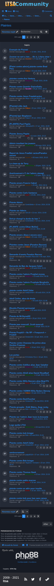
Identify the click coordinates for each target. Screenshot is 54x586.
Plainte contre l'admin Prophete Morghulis (29, 282)
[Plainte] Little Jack (18, 106)
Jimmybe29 (29, 126)
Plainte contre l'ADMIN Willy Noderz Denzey (29, 391)
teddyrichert (29, 292)
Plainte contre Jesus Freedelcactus (25, 96)
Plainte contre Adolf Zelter (21, 443)
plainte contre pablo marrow (22, 480)
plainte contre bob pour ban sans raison (28, 498)
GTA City (13, 569)
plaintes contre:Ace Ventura (22, 78)
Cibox (27, 71)
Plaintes (6, 25)
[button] (38, 37)
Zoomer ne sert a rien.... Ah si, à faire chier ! (30, 57)
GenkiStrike (29, 204)
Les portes (14, 355)
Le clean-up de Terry (18, 163)
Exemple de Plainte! (18, 50)
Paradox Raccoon (32, 256)
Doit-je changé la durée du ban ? (24, 219)
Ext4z (27, 268)
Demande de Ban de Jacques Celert (25, 266)
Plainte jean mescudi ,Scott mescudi (26, 324)
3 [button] (31, 37)
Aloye (27, 98)
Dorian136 (29, 337)
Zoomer (28, 59)
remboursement (16, 452)
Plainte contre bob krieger (21, 433)
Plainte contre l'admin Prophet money (27, 274)
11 (50, 138)
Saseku (28, 157)
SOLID (27, 213)
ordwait (28, 318)
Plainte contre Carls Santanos (23, 193)
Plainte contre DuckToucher (22, 399)
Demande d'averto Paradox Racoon (25, 254)
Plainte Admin (16, 202)
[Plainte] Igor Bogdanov (20, 116)
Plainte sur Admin (17, 210)
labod (27, 52)
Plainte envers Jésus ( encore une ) (25, 235)
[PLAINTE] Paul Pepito (19, 124)
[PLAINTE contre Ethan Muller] (23, 227)
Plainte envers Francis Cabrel (23, 183)
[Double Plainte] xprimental (22, 308)
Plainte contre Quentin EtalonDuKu (25, 87)
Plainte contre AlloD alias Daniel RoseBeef (29, 373)
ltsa (5, 581)
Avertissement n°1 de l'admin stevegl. (26, 173)
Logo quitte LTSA (17, 425)
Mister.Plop (29, 145)
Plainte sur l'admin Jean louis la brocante (28, 417)
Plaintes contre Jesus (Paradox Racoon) (27, 245)
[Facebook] (40, 579)
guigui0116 (29, 454)
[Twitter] (33, 579)
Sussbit (28, 89)
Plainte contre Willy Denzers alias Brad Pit (29, 381)
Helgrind (28, 81)
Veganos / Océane (32, 463)
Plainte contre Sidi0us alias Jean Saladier (28, 365)
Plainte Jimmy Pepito (19, 134)
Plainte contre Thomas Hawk (22, 472)
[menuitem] (16, 11)
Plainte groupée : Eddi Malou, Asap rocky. (29, 407)
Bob (26, 409)
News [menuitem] (10, 11)
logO (27, 136)
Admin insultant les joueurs (22, 143)
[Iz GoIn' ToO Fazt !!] (27, 4)
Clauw (27, 118)
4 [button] (34, 37)
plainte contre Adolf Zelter (21, 290)
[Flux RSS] (26, 579)
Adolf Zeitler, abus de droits (22, 298)
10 (46, 138)
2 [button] (27, 37)
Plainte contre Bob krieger (21, 461)
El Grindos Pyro (31, 357)
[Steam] (47, 579)
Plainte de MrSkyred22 (19, 316)
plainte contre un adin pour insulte (25, 488)
